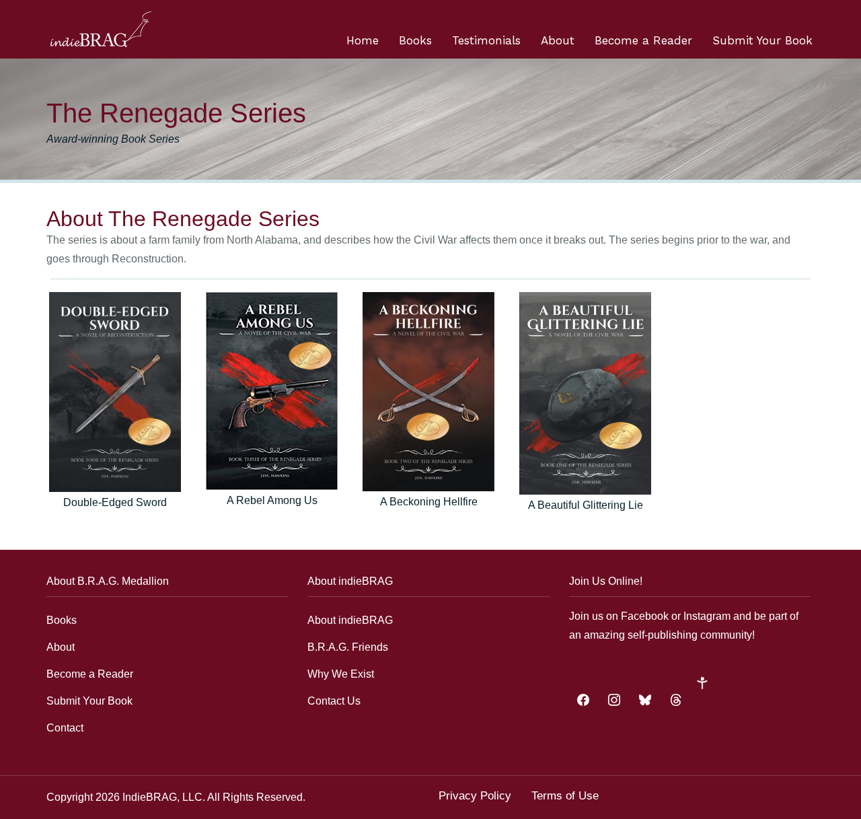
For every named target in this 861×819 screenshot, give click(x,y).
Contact (64, 728)
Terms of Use (565, 795)
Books (415, 40)
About (557, 40)
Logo (100, 29)
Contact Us (334, 701)
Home (362, 40)
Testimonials (486, 40)
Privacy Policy (475, 795)
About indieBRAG (350, 620)
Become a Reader (643, 40)
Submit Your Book (762, 40)
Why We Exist (340, 674)
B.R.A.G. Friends (347, 647)
